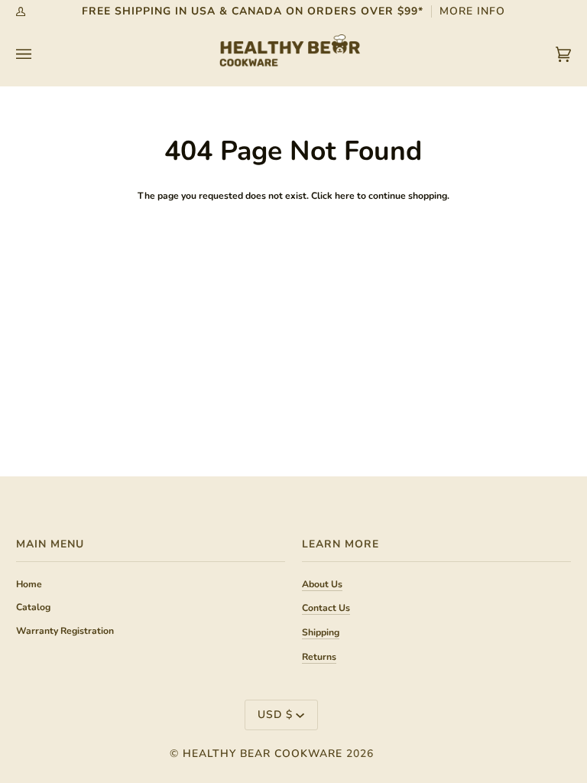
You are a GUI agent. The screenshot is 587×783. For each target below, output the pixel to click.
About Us (322, 584)
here (345, 196)
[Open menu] (39, 54)
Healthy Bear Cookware (262, 753)
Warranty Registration (65, 631)
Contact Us (326, 608)
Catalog (33, 607)
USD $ (275, 714)
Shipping (320, 632)
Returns (319, 657)
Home (29, 584)
